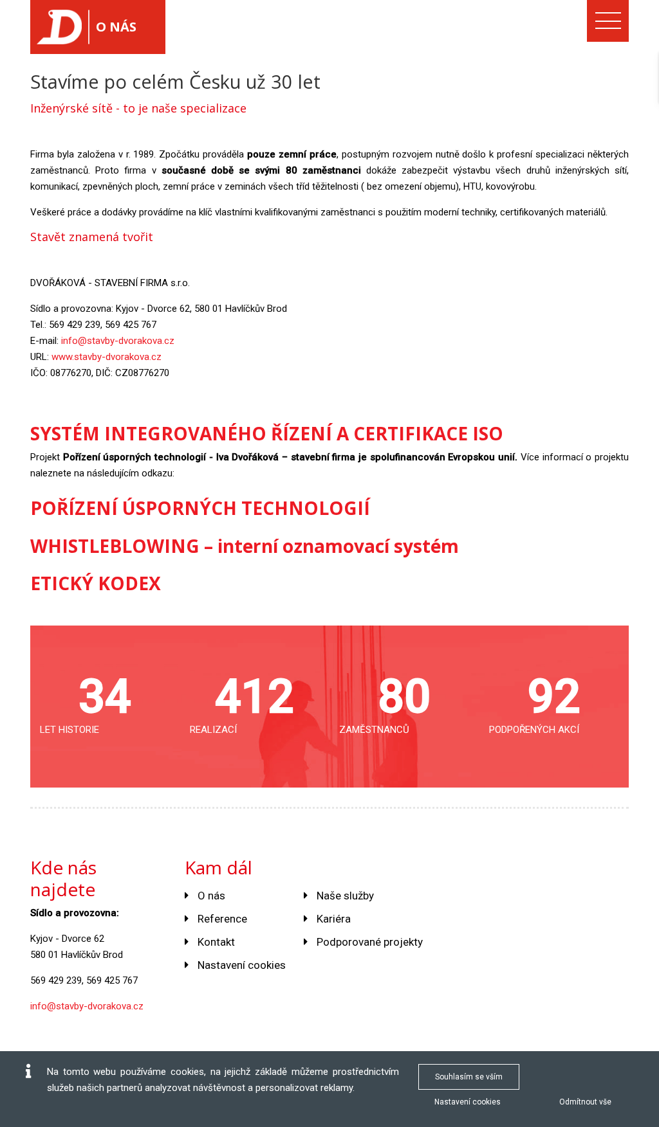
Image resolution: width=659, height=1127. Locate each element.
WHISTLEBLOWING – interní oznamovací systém (244, 546)
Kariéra (334, 918)
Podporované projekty (370, 941)
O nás (211, 895)
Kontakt (216, 941)
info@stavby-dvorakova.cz (117, 341)
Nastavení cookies (242, 965)
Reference (222, 918)
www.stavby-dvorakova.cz (106, 357)
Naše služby (345, 895)
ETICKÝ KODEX (95, 583)
